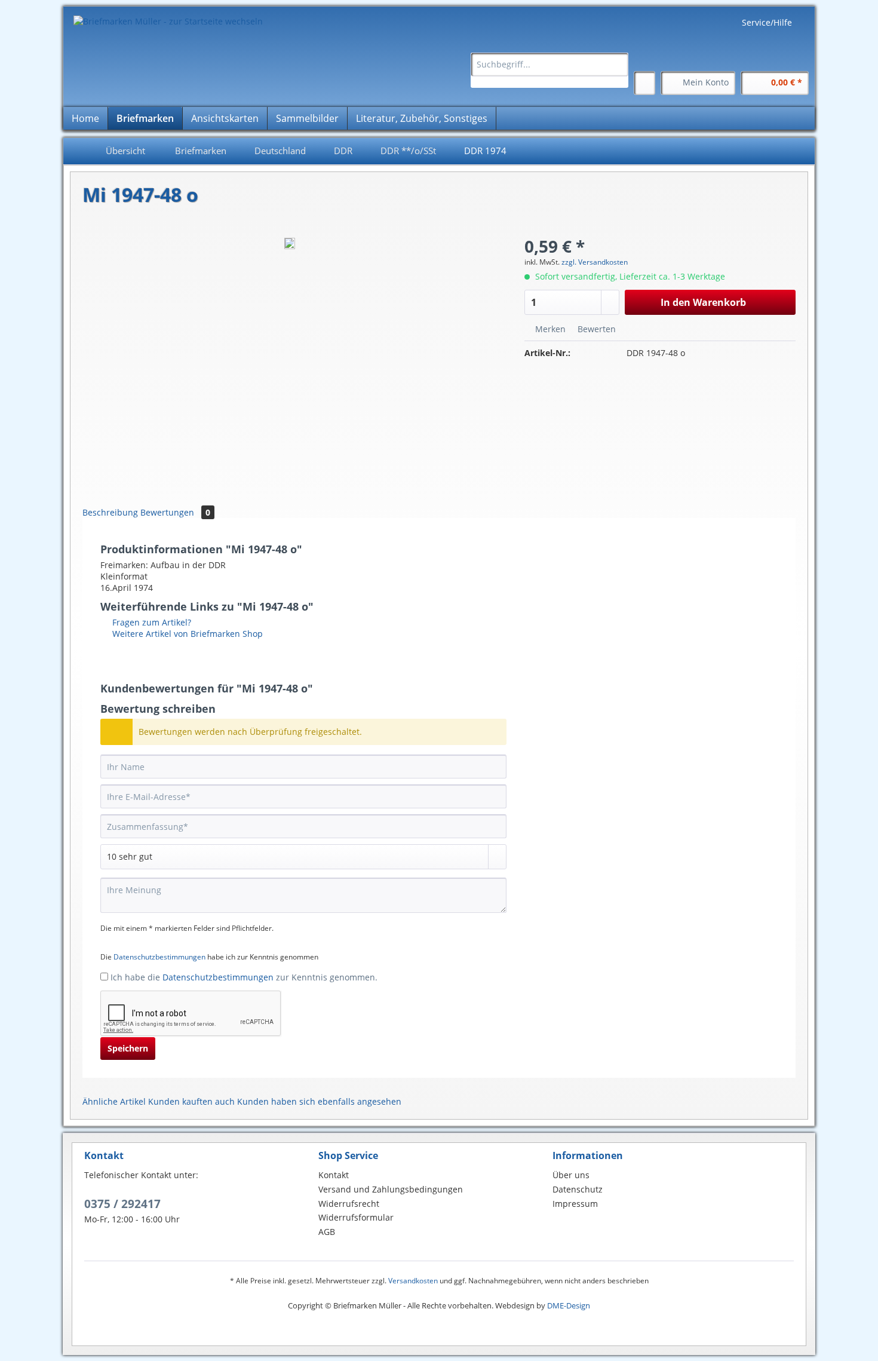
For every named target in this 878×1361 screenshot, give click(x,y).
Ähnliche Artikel (114, 1101)
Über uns (571, 1175)
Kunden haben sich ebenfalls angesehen (319, 1101)
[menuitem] (549, 70)
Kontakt (333, 1175)
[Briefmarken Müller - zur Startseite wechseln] (168, 21)
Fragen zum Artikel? (150, 622)
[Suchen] (617, 64)
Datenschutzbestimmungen (159, 957)
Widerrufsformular (356, 1217)
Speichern (128, 1048)
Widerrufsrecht (348, 1203)
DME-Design (568, 1305)
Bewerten (595, 329)
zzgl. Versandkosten (594, 262)
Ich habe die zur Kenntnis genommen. (243, 977)
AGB (326, 1231)
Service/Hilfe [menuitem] (766, 22)
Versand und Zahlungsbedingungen (390, 1189)
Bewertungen (175, 512)
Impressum (575, 1203)
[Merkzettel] (644, 83)
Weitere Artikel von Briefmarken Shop (186, 633)
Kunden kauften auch (191, 1101)
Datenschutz (577, 1189)
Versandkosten (413, 1281)
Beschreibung (110, 512)
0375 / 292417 (122, 1204)
